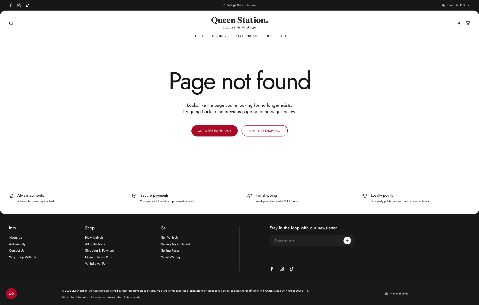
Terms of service (98, 297)
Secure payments (154, 195)
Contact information (132, 297)
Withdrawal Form (97, 263)
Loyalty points (382, 195)
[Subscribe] (347, 240)
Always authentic (31, 195)
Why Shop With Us (22, 257)
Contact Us (16, 250)
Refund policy (68, 297)
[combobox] (456, 5)
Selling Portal (170, 250)
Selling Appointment (175, 244)
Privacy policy (82, 297)
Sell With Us (169, 237)
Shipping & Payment (99, 250)
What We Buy (170, 257)
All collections (95, 244)
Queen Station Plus (98, 257)
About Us (15, 237)
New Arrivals (94, 237)
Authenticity (17, 244)
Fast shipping (266, 195)
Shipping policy (114, 297)
